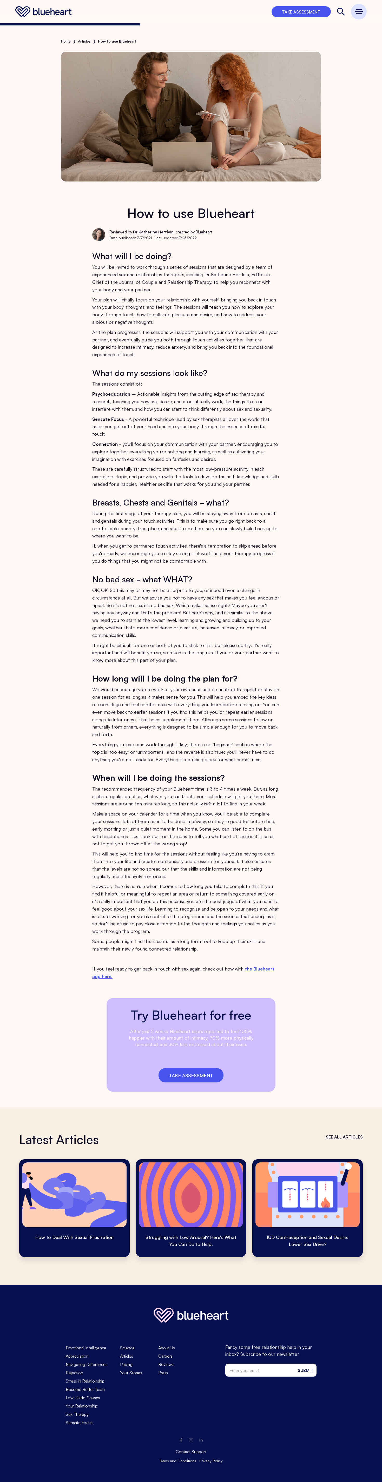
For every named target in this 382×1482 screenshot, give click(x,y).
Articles (84, 41)
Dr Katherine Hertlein (153, 231)
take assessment (301, 12)
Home (66, 41)
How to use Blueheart (117, 41)
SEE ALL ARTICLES (344, 1137)
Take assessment (191, 1075)
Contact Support (191, 1451)
